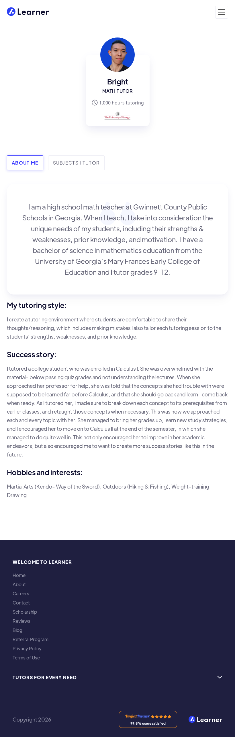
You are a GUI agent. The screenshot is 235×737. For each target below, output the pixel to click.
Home (19, 575)
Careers (21, 593)
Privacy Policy (27, 648)
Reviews (21, 621)
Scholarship (25, 612)
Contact (21, 603)
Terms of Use (26, 658)
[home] (28, 12)
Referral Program (30, 639)
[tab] (25, 162)
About (19, 584)
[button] (221, 12)
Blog (17, 630)
